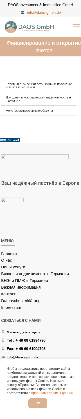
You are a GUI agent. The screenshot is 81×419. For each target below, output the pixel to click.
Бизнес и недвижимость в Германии (35, 274)
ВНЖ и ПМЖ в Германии (24, 280)
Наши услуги (13, 267)
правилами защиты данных (52, 393)
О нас (6, 260)
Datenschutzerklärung (20, 301)
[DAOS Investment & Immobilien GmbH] (30, 27)
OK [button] (38, 403)
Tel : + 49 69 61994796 (26, 340)
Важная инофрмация (21, 287)
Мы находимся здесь (23, 332)
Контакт (8, 294)
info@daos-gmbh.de (44, 12)
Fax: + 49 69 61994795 (26, 349)
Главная (9, 253)
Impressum (11, 307)
